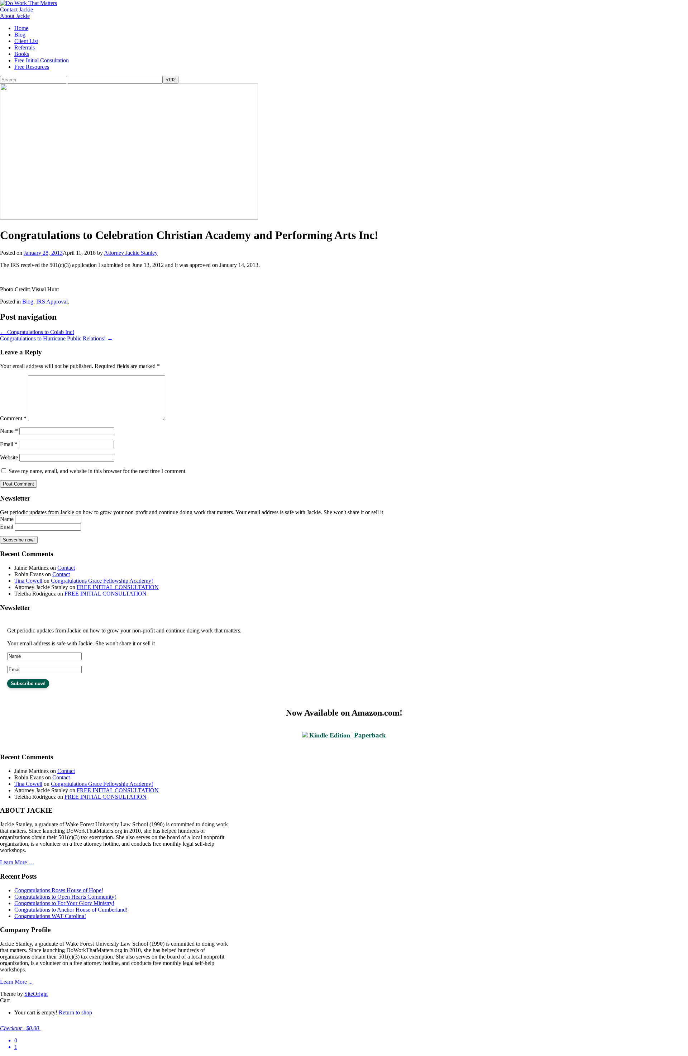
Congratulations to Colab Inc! (37, 332)
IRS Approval (52, 301)
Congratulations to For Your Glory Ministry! (64, 903)
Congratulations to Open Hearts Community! (65, 897)
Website (9, 457)
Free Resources (31, 67)
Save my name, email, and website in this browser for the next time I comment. (98, 471)
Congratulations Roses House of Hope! (58, 890)
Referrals (24, 47)
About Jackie (15, 16)
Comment (13, 418)
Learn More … (17, 862)
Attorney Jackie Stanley (131, 253)
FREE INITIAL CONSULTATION (118, 587)
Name (9, 431)
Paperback (370, 735)
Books (21, 54)
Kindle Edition (329, 735)
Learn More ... (16, 982)
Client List (26, 41)
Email (9, 444)
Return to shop (75, 1012)
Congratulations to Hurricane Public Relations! (56, 338)
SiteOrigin (36, 994)
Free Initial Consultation (41, 60)
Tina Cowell (28, 581)
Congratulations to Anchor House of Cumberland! (71, 910)
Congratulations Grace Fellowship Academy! (102, 581)
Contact (66, 568)
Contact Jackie (16, 9)
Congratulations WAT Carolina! (50, 916)
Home (21, 28)
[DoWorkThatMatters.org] (28, 3)
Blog (19, 35)
